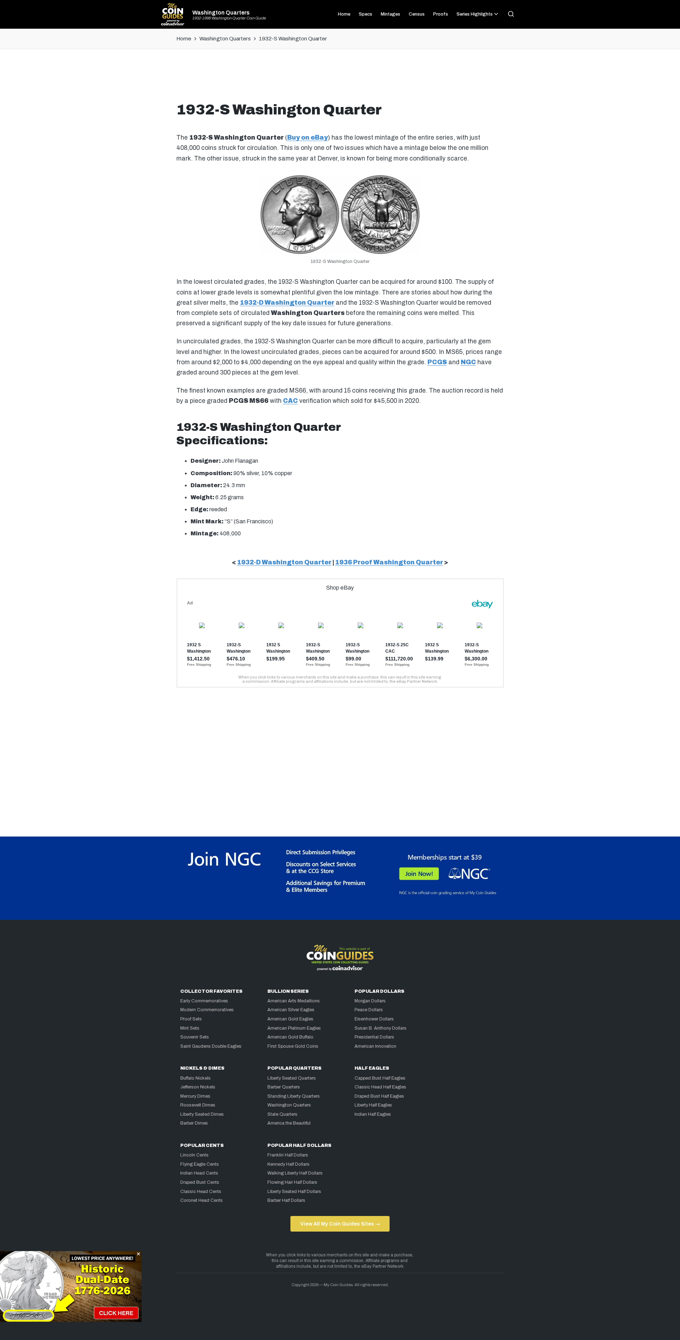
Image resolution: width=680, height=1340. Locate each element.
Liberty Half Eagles (373, 1105)
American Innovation (375, 1046)
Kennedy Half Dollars (288, 1164)
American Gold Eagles (290, 1019)
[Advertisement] (340, 78)
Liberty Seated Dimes (202, 1114)
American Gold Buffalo (290, 1037)
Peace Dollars (369, 1009)
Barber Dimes (194, 1123)
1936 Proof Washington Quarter (389, 562)
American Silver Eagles (290, 1009)
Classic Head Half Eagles (380, 1087)
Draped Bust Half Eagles (379, 1096)
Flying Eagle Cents (199, 1164)
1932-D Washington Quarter (287, 302)
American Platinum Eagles (294, 1028)
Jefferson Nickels (197, 1087)
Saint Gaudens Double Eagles (211, 1046)
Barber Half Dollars (286, 1200)
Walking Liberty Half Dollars (295, 1173)
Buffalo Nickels (195, 1078)
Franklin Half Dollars (287, 1155)
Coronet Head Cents (201, 1200)
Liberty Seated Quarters (291, 1078)
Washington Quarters (221, 13)
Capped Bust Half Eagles (380, 1078)
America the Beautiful (289, 1123)
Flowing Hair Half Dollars (292, 1182)
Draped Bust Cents (199, 1182)
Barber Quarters (283, 1087)
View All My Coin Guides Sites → (340, 1224)
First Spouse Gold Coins (292, 1046)
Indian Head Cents (199, 1173)
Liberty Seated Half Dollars (294, 1191)
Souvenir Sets (194, 1037)
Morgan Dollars (370, 1000)
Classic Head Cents (200, 1191)
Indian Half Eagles (373, 1114)
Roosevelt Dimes (197, 1105)
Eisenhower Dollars (374, 1019)
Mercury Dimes (195, 1096)
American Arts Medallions (293, 1000)
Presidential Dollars (374, 1037)
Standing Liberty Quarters (293, 1096)
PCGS (437, 362)
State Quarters (282, 1114)
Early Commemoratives (204, 1000)
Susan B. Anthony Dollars (381, 1028)
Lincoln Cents (194, 1155)
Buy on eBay (307, 137)
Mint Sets (189, 1028)
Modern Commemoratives (207, 1009)
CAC (290, 401)
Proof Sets (191, 1019)
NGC (468, 362)
